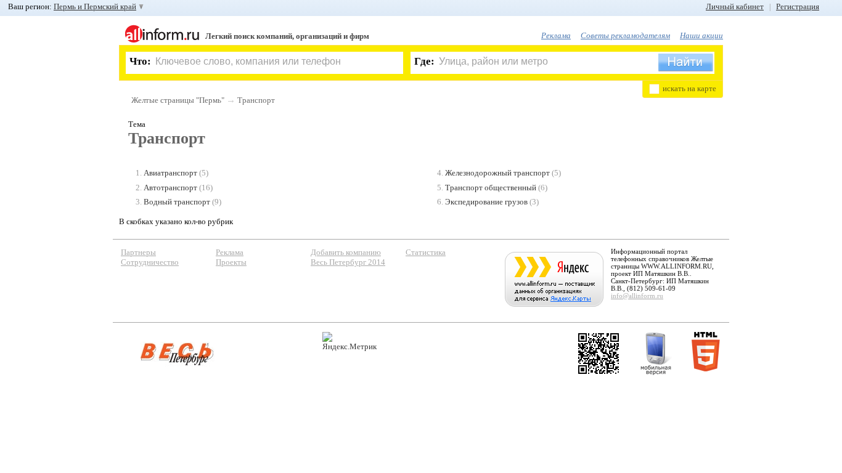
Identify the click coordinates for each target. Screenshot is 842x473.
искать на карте (689, 88)
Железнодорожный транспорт (497, 172)
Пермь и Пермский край (95, 6)
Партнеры (138, 252)
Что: (140, 61)
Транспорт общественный (490, 187)
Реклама (556, 35)
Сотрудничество (150, 262)
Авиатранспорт (170, 172)
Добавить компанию (346, 252)
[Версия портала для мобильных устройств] (656, 353)
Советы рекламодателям (625, 35)
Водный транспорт (177, 201)
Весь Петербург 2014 (348, 262)
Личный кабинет (735, 6)
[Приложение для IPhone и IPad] (598, 353)
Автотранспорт (170, 187)
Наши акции (701, 35)
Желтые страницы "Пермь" (177, 100)
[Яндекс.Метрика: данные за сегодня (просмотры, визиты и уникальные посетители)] (349, 341)
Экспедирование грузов (486, 201)
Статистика (426, 252)
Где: (424, 61)
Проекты (231, 262)
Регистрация (797, 6)
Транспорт (256, 100)
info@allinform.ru (637, 295)
